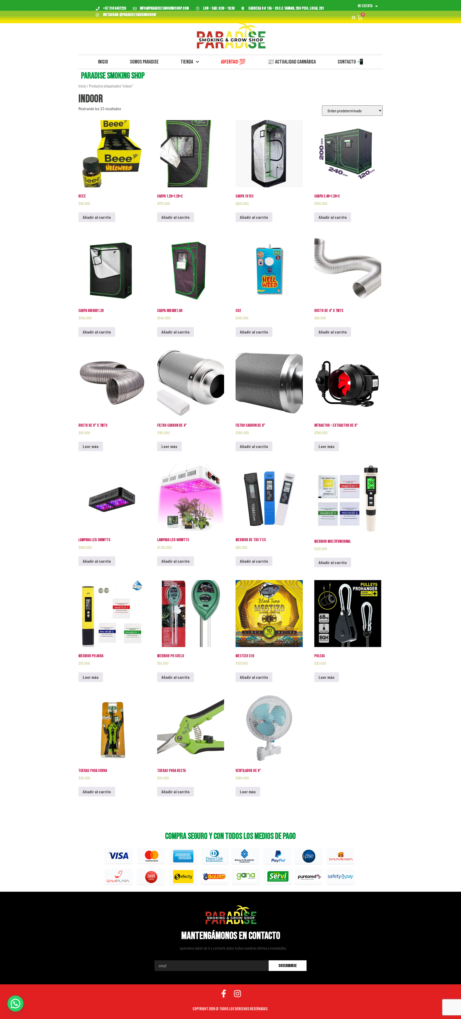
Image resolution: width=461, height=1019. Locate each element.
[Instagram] (237, 994)
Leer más (91, 446)
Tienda (187, 62)
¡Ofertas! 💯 (233, 62)
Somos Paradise (144, 62)
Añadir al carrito (97, 217)
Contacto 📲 (350, 62)
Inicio (103, 62)
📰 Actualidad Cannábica (292, 62)
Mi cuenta (365, 6)
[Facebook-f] (224, 994)
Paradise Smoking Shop (113, 76)
